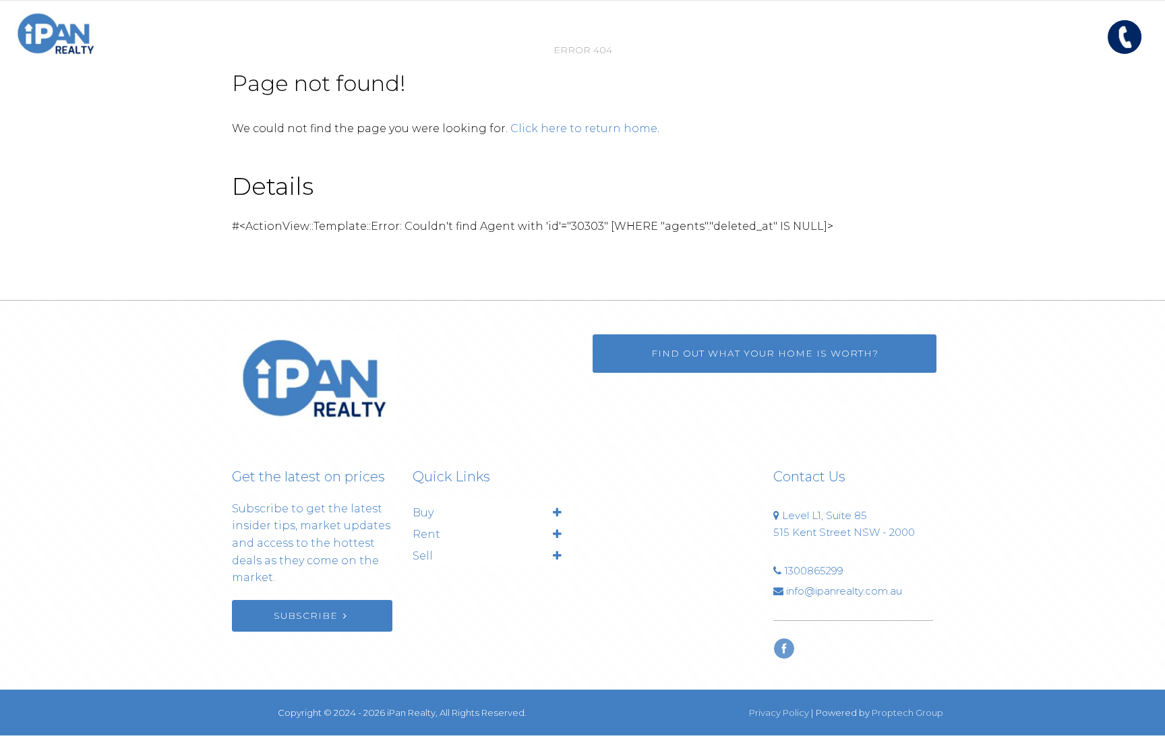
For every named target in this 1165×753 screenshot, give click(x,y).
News (630, 33)
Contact (693, 33)
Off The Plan (778, 33)
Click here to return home (583, 128)
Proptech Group (907, 712)
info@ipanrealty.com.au (844, 590)
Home (368, 33)
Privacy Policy (779, 712)
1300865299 (813, 570)
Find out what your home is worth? (764, 353)
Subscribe (306, 615)
